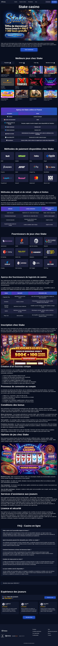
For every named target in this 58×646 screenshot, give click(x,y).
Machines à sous (49, 62)
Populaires (6, 62)
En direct (21, 62)
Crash (35, 62)
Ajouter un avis (50, 597)
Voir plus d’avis (29, 617)
